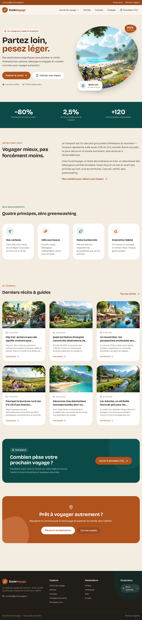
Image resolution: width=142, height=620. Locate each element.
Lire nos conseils (89, 530)
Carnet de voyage (67, 10)
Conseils (99, 10)
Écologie (111, 10)
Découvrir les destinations (58, 530)
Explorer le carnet (14, 75)
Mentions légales (132, 2)
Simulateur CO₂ (130, 10)
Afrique (88, 585)
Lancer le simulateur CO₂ (111, 460)
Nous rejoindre (129, 588)
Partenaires (118, 2)
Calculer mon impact (50, 75)
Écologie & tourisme (58, 598)
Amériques (89, 590)
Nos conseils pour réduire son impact (83, 178)
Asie (87, 594)
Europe (88, 598)
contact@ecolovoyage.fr (13, 2)
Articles (87, 10)
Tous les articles (128, 293)
